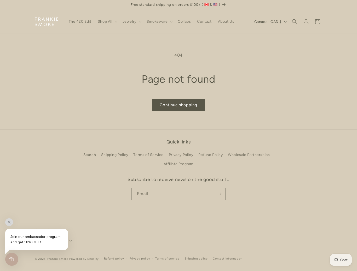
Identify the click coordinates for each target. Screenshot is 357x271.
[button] (107, 21)
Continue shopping (178, 105)
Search (89, 155)
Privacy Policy (181, 155)
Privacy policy (139, 258)
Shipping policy (196, 258)
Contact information (227, 258)
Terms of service (167, 258)
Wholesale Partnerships (249, 155)
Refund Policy (210, 155)
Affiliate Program (178, 164)
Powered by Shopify (84, 259)
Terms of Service (148, 155)
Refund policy (114, 258)
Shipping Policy (114, 155)
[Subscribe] (219, 194)
